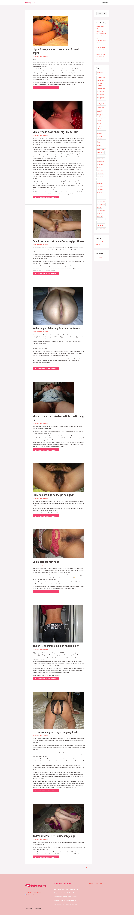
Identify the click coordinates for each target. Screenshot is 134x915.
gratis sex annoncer (99, 141)
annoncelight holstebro (100, 73)
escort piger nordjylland (100, 115)
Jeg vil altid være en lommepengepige (54, 836)
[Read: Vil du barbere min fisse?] (58, 543)
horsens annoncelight (100, 146)
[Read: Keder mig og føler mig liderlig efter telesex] (58, 305)
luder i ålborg (100, 152)
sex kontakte (100, 192)
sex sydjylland (101, 210)
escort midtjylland (101, 103)
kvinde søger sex (101, 149)
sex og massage (101, 204)
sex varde (99, 216)
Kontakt (101, 883)
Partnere (96, 883)
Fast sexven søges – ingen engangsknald (55, 732)
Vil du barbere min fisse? (46, 562)
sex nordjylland (101, 201)
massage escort (101, 155)
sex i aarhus (100, 173)
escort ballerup (100, 91)
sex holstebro (100, 170)
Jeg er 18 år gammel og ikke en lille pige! (56, 646)
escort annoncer (101, 88)
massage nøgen (101, 158)
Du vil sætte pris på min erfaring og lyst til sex (58, 241)
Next (88, 868)
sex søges (99, 213)
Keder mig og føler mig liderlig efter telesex (57, 328)
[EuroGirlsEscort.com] (30, 895)
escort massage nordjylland (101, 98)
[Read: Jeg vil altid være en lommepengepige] (58, 818)
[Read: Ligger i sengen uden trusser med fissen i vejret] (50, 30)
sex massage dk (101, 197)
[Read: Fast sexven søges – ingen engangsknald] (58, 710)
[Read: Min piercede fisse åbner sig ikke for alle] (57, 114)
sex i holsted (100, 176)
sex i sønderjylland (100, 182)
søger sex (101, 225)
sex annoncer (100, 164)
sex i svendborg (100, 179)
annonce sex (101, 77)
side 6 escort (100, 222)
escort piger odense (100, 119)
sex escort (99, 167)
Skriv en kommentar (37, 56)
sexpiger (99, 207)
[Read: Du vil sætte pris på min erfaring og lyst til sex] (57, 224)
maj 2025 (98, 244)
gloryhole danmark (99, 137)
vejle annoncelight (101, 228)
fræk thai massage (99, 133)
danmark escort (101, 80)
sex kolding (100, 189)
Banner (91, 883)
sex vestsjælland (101, 219)
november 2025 (100, 242)
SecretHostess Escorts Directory (33, 892)
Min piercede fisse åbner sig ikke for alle (55, 132)
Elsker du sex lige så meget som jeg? (53, 495)
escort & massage (100, 84)
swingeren (45, 56)
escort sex (99, 123)
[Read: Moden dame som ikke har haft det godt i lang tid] (53, 397)
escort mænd (100, 107)
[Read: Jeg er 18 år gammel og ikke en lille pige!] (58, 623)
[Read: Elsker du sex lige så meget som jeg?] (58, 477)
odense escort (100, 161)
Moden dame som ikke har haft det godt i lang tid (100, 57)
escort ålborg (99, 128)
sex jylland (100, 186)
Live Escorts (105, 2)
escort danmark (100, 94)
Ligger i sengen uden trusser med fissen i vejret (100, 29)
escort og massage (99, 111)
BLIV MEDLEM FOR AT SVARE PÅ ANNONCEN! (45, 87)
